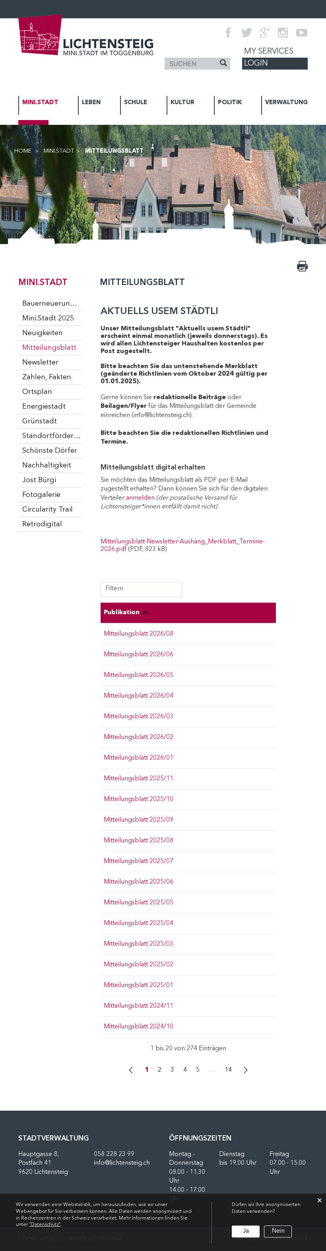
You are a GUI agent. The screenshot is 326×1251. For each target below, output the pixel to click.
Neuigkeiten (42, 333)
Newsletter (40, 362)
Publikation (122, 612)
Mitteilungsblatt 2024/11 (138, 1006)
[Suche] (223, 64)
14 (228, 1070)
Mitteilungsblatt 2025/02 (138, 965)
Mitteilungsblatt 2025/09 (138, 820)
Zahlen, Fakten (46, 377)
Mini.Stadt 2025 (48, 318)
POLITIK (230, 103)
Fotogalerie (41, 494)
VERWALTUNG (286, 103)
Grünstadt (39, 421)
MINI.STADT (40, 103)
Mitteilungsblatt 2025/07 (138, 861)
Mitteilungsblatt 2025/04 (138, 923)
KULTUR (182, 103)
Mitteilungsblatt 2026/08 (138, 634)
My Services (268, 52)
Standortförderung (52, 436)
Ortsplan (37, 392)
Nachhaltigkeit (46, 465)
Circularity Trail (47, 509)
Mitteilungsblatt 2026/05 (138, 675)
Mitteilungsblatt (52, 347)
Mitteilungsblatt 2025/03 (138, 944)
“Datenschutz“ (44, 1224)
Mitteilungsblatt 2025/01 (138, 985)
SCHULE (135, 103)
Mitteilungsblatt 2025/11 (138, 779)
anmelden (140, 498)
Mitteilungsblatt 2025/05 (138, 903)
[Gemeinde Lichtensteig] (85, 34)
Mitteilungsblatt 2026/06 (138, 655)
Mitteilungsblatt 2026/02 (138, 737)
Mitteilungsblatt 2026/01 (138, 758)
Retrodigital (42, 524)
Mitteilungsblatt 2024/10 (138, 1027)
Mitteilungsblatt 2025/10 (138, 799)
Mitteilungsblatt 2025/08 (138, 841)
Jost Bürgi (39, 480)
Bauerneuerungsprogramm (52, 303)
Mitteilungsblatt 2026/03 (138, 717)
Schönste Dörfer (49, 450)
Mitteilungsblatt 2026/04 (138, 696)
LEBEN (91, 103)
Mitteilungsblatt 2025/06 (138, 882)
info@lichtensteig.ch (122, 1163)
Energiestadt (44, 406)
